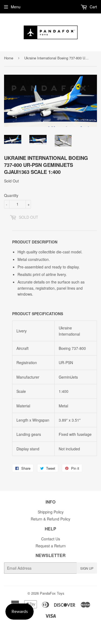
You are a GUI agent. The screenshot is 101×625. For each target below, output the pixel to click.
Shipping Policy (51, 512)
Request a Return (51, 545)
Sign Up (86, 568)
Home (8, 57)
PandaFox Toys (52, 593)
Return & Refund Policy (50, 519)
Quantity (11, 195)
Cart (93, 6)
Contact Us (50, 538)
